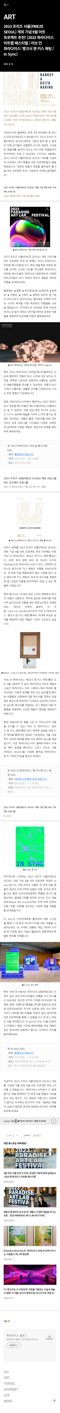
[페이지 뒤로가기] (6, 5)
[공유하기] (13, 1135)
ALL (6, 1372)
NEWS (8, 1401)
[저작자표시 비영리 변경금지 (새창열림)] (37, 1135)
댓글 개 (7, 1321)
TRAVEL (9, 1384)
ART (10, 17)
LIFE (7, 1395)
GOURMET (11, 1389)
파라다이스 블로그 (17, 1335)
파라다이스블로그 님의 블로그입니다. (22, 1339)
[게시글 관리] (17, 1135)
